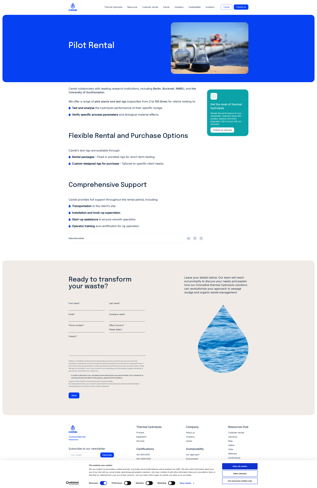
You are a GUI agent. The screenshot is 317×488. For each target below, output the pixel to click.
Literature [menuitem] (232, 437)
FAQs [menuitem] (230, 449)
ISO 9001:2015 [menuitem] (143, 454)
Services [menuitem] (140, 441)
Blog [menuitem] (230, 441)
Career (227, 7)
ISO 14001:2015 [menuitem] (143, 459)
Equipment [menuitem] (141, 437)
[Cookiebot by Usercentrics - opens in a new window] (72, 483)
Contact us (241, 7)
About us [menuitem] (190, 432)
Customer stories (150, 7)
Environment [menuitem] (192, 459)
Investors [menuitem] (190, 437)
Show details (185, 483)
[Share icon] (188, 238)
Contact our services (222, 130)
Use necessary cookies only (240, 481)
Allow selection (240, 474)
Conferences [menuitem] (234, 458)
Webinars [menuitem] (232, 453)
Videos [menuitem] (231, 445)
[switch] (127, 483)
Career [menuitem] (189, 441)
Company (179, 7)
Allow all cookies (240, 466)
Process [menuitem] (140, 432)
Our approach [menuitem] (192, 454)
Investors (210, 7)
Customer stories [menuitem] (236, 432)
